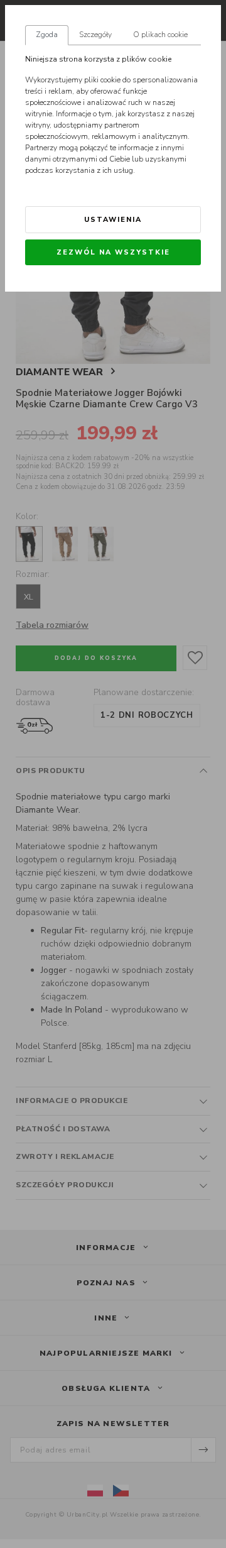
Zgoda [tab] (47, 35)
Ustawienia (113, 219)
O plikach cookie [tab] (160, 35)
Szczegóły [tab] (95, 35)
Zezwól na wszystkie (113, 252)
